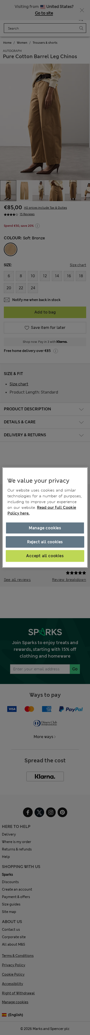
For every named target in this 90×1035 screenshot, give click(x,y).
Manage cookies (45, 527)
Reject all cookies (45, 541)
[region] (45, 517)
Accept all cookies (45, 555)
